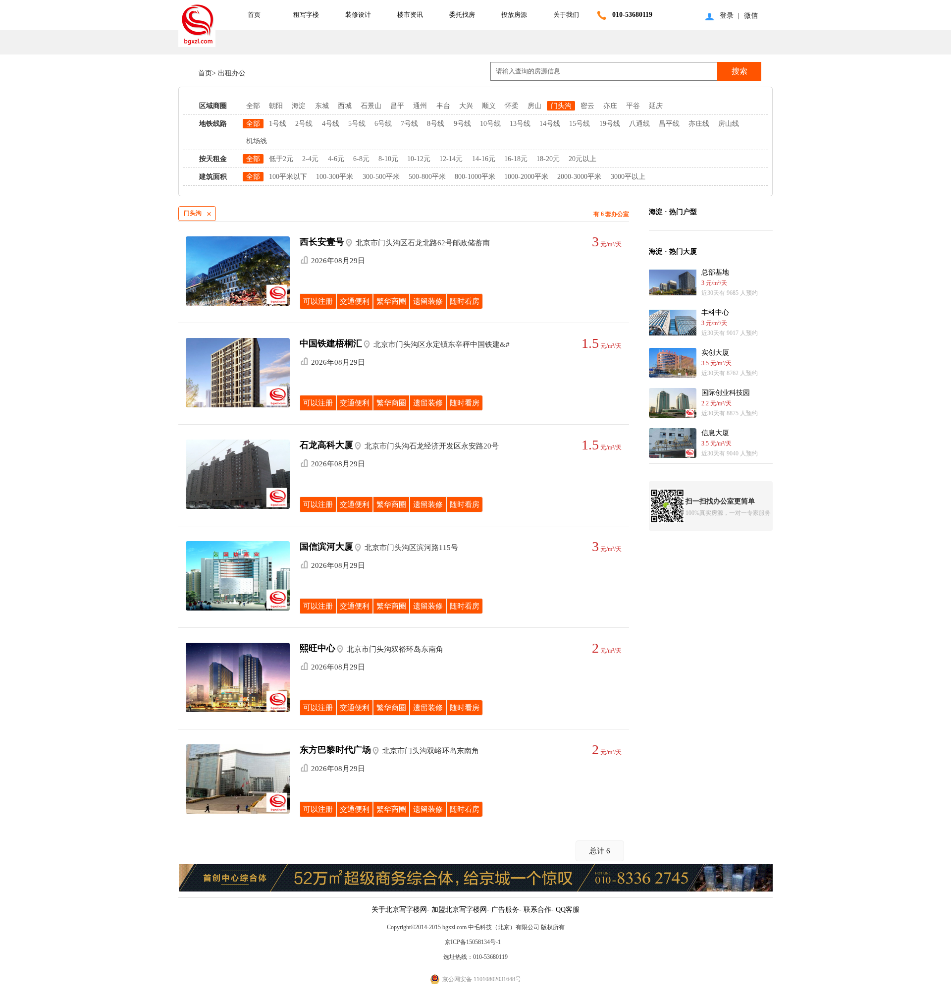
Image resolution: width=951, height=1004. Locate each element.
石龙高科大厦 (326, 445)
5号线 (357, 123)
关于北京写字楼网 (399, 909)
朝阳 (276, 106)
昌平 (397, 106)
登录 (727, 15)
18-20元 (548, 159)
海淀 (299, 106)
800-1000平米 (475, 176)
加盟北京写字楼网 (459, 909)
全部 (253, 106)
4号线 (330, 123)
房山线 (728, 123)
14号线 (549, 123)
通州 (420, 106)
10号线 (490, 123)
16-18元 (516, 159)
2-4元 (310, 159)
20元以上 (582, 159)
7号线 (409, 123)
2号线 (304, 123)
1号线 (277, 123)
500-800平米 (427, 176)
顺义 (489, 106)
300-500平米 (381, 176)
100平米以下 (288, 176)
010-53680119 (632, 14)
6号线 (383, 123)
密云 (587, 106)
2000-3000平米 (579, 176)
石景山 (371, 106)
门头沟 (561, 106)
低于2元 (281, 159)
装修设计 (358, 14)
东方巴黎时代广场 (335, 750)
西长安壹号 (322, 242)
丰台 (443, 106)
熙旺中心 (317, 648)
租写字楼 (306, 14)
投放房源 (514, 14)
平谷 (633, 106)
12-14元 (451, 159)
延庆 (656, 106)
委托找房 (462, 14)
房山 (534, 106)
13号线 (520, 123)
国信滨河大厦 (326, 547)
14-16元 (483, 159)
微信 (751, 15)
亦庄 (610, 106)
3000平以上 (628, 176)
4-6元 (336, 159)
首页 (254, 14)
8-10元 (388, 159)
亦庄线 (698, 123)
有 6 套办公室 (611, 214)
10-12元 (418, 159)
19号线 (609, 123)
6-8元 (361, 159)
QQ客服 (568, 909)
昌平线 (669, 123)
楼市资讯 (410, 14)
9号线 (462, 123)
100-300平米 (334, 176)
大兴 (466, 106)
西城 (345, 106)
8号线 (435, 123)
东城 (322, 106)
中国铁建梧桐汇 (331, 343)
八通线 (639, 123)
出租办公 (231, 73)
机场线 (256, 141)
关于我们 (566, 14)
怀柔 (512, 106)
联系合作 (537, 909)
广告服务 (505, 909)
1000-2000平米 (526, 176)
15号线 (579, 123)
